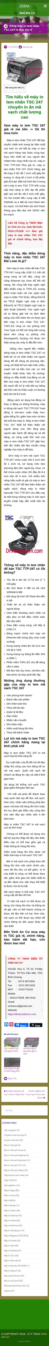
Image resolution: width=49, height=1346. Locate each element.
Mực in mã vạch (11, 1280)
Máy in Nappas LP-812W (14, 1235)
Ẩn (23, 88)
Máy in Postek (10, 1240)
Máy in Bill (8, 1200)
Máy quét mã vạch (12, 1275)
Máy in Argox (9, 1190)
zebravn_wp (27, 47)
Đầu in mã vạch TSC (12, 1165)
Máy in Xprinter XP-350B (14, 1265)
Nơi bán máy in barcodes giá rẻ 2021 (29, 1051)
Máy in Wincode (11, 1260)
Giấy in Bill (8, 1180)
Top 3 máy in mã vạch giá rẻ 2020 (11, 1049)
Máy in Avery (9, 1195)
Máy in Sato (9, 1245)
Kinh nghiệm (9, 1185)
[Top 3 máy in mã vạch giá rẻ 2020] (12, 1042)
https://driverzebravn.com (22, 1014)
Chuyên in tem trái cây (14, 1135)
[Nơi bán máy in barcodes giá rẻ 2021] (31, 1042)
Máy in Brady (9, 1205)
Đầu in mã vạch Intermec (15, 1160)
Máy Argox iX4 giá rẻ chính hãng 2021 (12, 1069)
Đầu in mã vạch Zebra (14, 1170)
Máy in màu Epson (12, 1230)
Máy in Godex (10, 1220)
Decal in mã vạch (11, 1140)
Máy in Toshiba (10, 1250)
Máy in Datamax (11, 1215)
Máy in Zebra (10, 1270)
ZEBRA (24, 6)
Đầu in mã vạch (11, 1145)
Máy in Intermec (11, 1225)
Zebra (6, 1290)
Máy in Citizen (10, 1210)
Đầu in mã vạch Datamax (15, 1155)
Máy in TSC (12, 1078)
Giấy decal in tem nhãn (14, 1175)
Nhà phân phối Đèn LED (14, 1285)
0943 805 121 (27, 13)
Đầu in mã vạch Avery (13, 1150)
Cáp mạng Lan (10, 1130)
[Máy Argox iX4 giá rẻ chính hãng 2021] (12, 1062)
